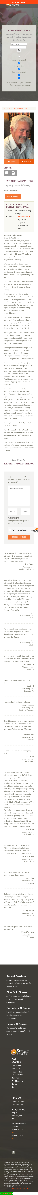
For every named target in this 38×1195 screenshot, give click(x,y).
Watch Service (12, 196)
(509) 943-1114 (18, 2)
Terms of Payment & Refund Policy (19, 1188)
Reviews (15, 1078)
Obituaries (16, 1066)
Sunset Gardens (16, 976)
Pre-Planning (17, 1081)
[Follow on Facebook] (13, 1152)
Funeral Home (18, 1072)
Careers (15, 1084)
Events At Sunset (17, 1024)
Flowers (12, 162)
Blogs (14, 1087)
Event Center (17, 1075)
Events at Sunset (24, 217)
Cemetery (16, 1069)
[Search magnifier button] (19, 50)
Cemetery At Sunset (18, 1008)
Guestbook (27, 162)
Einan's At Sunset (17, 992)
